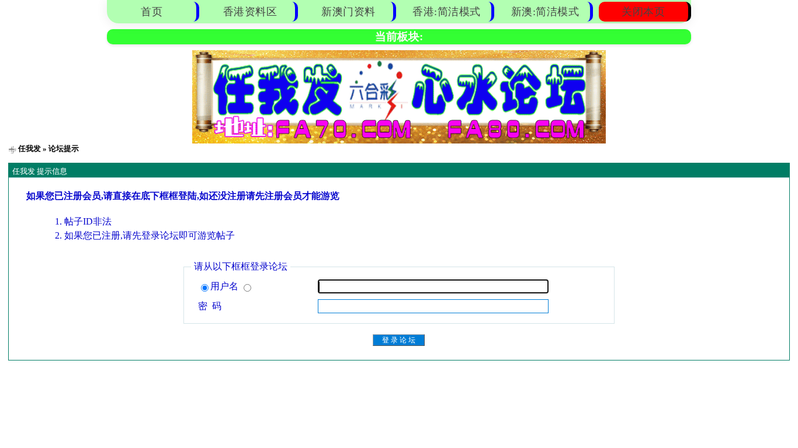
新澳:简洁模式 (545, 12)
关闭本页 (643, 12)
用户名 (225, 286)
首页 (151, 12)
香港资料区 (250, 12)
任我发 (29, 148)
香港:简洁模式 (446, 12)
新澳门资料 (348, 12)
